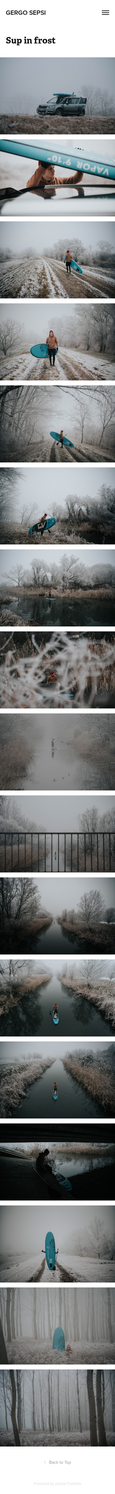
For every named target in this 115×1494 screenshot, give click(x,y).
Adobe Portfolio (68, 1483)
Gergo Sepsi (26, 12)
